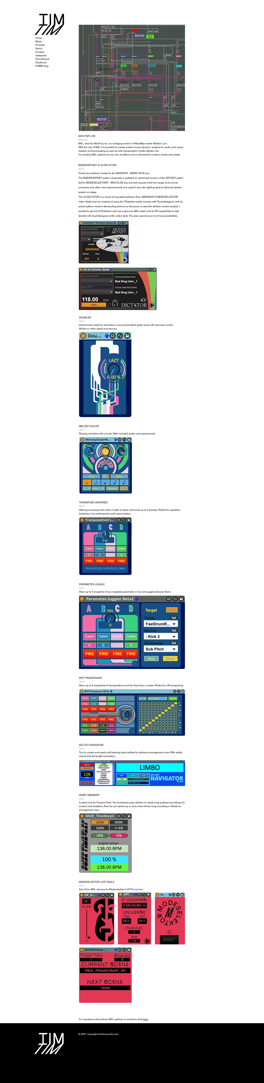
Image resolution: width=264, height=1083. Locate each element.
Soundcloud (42, 59)
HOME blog (41, 66)
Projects (40, 45)
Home (38, 37)
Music (38, 41)
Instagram (41, 55)
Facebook (40, 62)
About (38, 48)
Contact (39, 52)
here (145, 1019)
